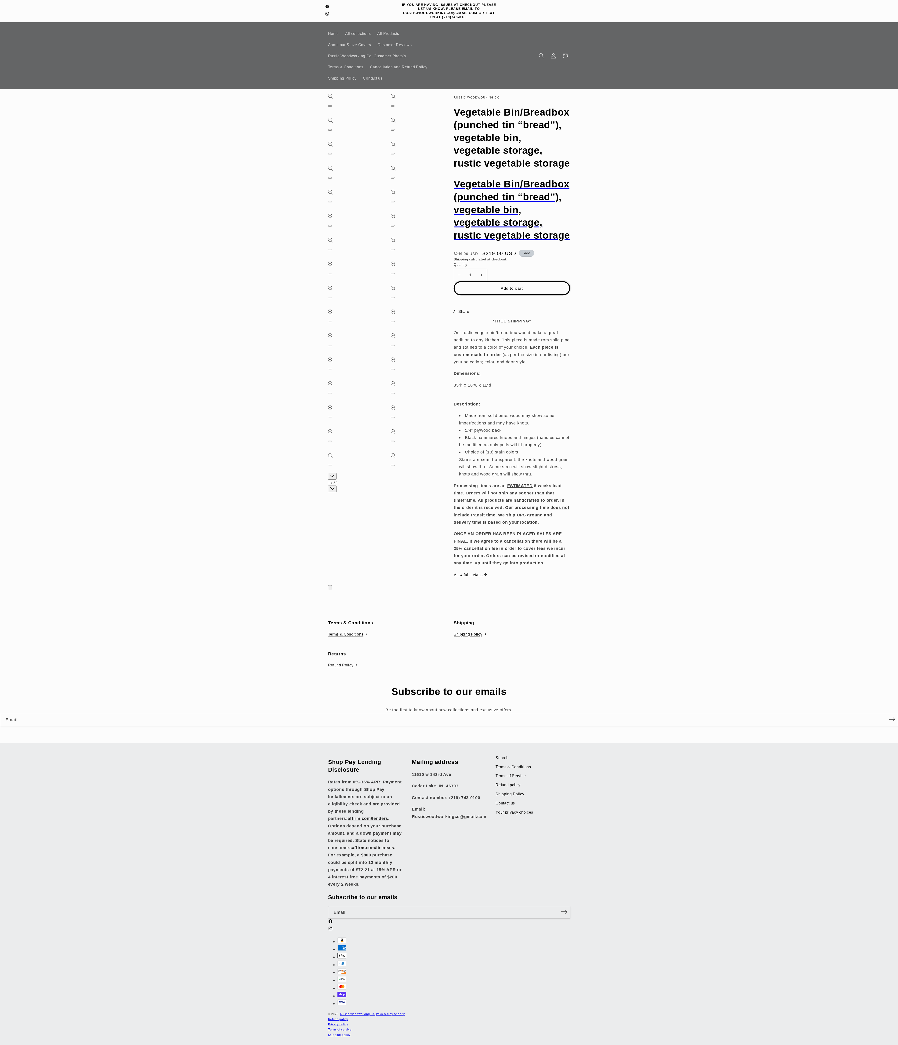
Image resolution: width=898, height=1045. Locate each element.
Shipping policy (339, 1035)
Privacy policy (338, 1024)
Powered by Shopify (390, 1014)
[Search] (541, 56)
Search (502, 758)
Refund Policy (341, 665)
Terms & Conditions (345, 634)
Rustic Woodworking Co (357, 1014)
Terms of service (340, 1029)
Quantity (460, 265)
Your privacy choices (514, 812)
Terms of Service (511, 776)
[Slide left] (332, 476)
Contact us (505, 803)
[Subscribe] (892, 720)
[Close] (330, 587)
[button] (565, 56)
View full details (469, 575)
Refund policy (508, 785)
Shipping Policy (468, 634)
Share (463, 311)
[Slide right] (332, 489)
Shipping (461, 259)
